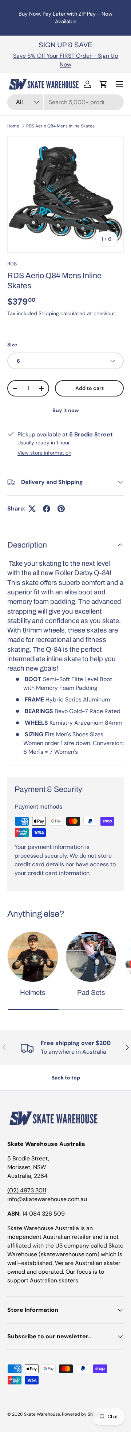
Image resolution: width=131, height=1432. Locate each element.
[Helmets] (33, 957)
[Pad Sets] (91, 957)
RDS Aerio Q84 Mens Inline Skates (60, 126)
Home (13, 126)
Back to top (65, 1077)
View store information (44, 452)
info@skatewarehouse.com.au (47, 1199)
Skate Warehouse (42, 1414)
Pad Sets (91, 992)
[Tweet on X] (32, 508)
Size (12, 344)
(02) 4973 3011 (26, 1190)
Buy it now (65, 410)
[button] (103, 84)
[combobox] (65, 102)
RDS (12, 263)
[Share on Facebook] (46, 508)
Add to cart (89, 388)
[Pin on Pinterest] (61, 508)
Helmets (32, 992)
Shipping (49, 313)
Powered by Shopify (82, 1414)
